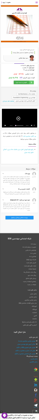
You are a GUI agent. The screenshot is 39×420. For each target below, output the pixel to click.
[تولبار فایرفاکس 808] (36, 375)
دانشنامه (34, 319)
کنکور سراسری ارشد (28, 136)
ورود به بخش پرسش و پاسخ (19, 217)
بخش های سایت (32, 290)
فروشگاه (34, 309)
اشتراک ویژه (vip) (31, 260)
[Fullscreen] (34, 125)
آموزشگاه (34, 306)
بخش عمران (33, 294)
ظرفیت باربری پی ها (24, 189)
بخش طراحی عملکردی (31, 300)
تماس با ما (33, 253)
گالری (35, 316)
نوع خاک (27, 174)
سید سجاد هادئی (23, 58)
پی (35, 136)
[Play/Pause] (5, 125)
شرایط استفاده (32, 269)
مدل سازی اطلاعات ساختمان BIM (28, 303)
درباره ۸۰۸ (33, 244)
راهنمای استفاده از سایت (29, 282)
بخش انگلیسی (33, 362)
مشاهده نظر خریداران (8, 101)
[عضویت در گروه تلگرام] (36, 406)
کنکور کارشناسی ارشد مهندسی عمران (25, 101)
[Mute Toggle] (31, 125)
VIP (21, 77)
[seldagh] (34, 201)
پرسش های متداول (31, 278)
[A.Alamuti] (34, 175)
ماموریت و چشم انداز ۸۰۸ (29, 247)
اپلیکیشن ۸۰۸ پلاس (31, 250)
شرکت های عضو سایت (30, 266)
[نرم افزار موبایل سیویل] (36, 380)
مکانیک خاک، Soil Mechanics (26, 94)
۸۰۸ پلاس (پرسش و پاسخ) (29, 322)
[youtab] (34, 190)
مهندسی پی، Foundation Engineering (24, 97)
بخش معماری (33, 297)
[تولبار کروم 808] (36, 370)
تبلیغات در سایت (31, 285)
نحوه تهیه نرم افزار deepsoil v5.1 (20, 200)
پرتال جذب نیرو (32, 275)
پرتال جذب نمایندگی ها (30, 272)
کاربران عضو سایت (31, 263)
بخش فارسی (34, 359)
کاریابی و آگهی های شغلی (30, 325)
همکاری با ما (32, 256)
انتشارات (34, 313)
